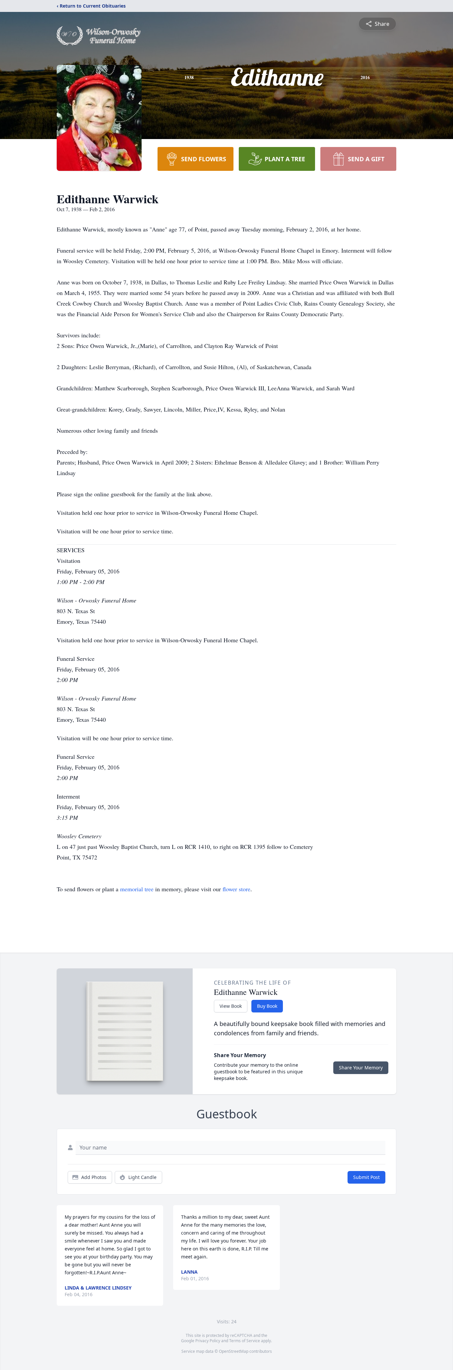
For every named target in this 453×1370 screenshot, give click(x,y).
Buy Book (267, 1006)
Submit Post (366, 1177)
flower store (236, 889)
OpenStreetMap (233, 1351)
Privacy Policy (207, 1341)
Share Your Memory (361, 1067)
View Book (231, 1006)
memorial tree (137, 889)
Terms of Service (244, 1341)
